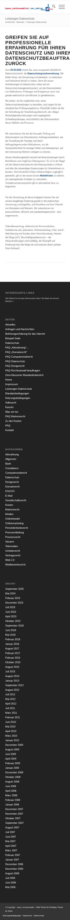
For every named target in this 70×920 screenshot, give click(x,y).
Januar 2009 (12, 767)
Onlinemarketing (14, 523)
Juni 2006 (10, 882)
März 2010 (11, 735)
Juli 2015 (10, 671)
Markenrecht (12, 509)
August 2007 (12, 827)
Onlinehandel (12, 518)
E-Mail (8, 495)
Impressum (11, 384)
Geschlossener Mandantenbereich (24, 375)
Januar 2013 (12, 680)
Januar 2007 (12, 859)
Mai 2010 (10, 726)
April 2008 (10, 790)
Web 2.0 (9, 559)
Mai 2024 (10, 593)
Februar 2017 (12, 653)
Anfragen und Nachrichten (19, 329)
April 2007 (10, 845)
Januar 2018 (12, 643)
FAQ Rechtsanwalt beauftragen (22, 370)
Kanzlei (9, 407)
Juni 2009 (10, 754)
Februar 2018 (12, 639)
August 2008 (12, 781)
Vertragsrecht (12, 555)
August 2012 (12, 689)
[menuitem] (52, 7)
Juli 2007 (10, 832)
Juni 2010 (10, 721)
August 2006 (12, 873)
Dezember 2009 (14, 744)
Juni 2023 (10, 611)
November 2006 (14, 868)
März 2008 (11, 795)
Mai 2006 (10, 887)
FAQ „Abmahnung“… (17, 347)
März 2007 (11, 850)
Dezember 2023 (14, 602)
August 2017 (12, 648)
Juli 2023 (10, 607)
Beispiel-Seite (12, 338)
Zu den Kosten (13, 420)
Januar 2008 (12, 804)
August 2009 (12, 749)
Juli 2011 (10, 708)
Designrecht (12, 481)
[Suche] (52, 7)
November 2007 (14, 813)
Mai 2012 (10, 699)
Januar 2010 (12, 740)
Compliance (12, 468)
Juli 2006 (10, 877)
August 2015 (12, 666)
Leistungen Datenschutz (19, 18)
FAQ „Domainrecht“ (16, 352)
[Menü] (60, 7)
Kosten (9, 504)
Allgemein (10, 459)
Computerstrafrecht (16, 472)
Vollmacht (10, 402)
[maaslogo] (29, 7)
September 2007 (14, 822)
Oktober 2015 (12, 662)
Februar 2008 (12, 799)
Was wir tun (11, 411)
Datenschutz (12, 342)
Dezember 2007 (14, 809)
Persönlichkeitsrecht (16, 527)
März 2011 (11, 712)
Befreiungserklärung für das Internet (25, 333)
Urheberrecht (12, 550)
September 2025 (14, 588)
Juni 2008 (10, 786)
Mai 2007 (10, 841)
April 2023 (10, 616)
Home (8, 379)
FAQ (7, 425)
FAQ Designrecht (14, 365)
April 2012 (10, 703)
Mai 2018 (10, 634)
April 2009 (10, 758)
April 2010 (10, 731)
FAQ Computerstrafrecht (19, 356)
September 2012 (14, 685)
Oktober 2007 (12, 818)
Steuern (9, 541)
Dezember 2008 (14, 772)
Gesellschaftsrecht (15, 500)
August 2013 (12, 676)
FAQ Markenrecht (15, 416)
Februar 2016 (12, 657)
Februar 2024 (12, 598)
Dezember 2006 (14, 864)
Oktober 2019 (12, 621)
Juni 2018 (10, 630)
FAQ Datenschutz (15, 361)
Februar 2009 (12, 763)
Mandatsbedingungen (17, 393)
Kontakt (9, 430)
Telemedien (11, 546)
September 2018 (14, 625)
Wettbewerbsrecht (15, 564)
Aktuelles (10, 324)
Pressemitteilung (14, 532)
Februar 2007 (12, 855)
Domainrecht (12, 486)
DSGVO (10, 491)
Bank (8, 463)
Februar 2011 (12, 717)
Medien (9, 514)
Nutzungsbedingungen (17, 398)
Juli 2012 (10, 694)
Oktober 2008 (12, 777)
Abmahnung (12, 454)
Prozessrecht (12, 537)
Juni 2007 (10, 836)
